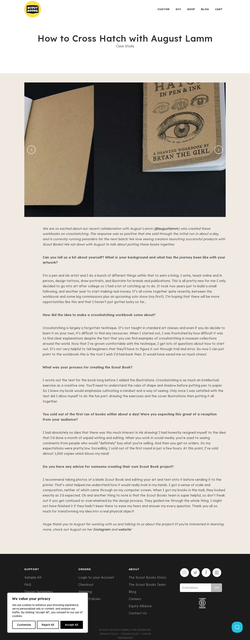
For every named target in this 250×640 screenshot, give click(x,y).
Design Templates (38, 592)
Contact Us (138, 613)
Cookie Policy (130, 633)
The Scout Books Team (147, 585)
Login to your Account (96, 578)
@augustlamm (166, 228)
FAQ (27, 585)
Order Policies (89, 599)
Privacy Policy (109, 633)
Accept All (71, 624)
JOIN (216, 587)
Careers (135, 599)
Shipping (85, 592)
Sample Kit (33, 578)
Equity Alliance (140, 606)
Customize (24, 624)
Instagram (101, 529)
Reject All (48, 624)
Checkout (86, 585)
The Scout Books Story (147, 578)
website (124, 529)
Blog (132, 592)
